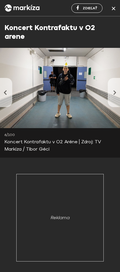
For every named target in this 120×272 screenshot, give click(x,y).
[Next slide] (114, 92)
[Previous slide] (6, 92)
